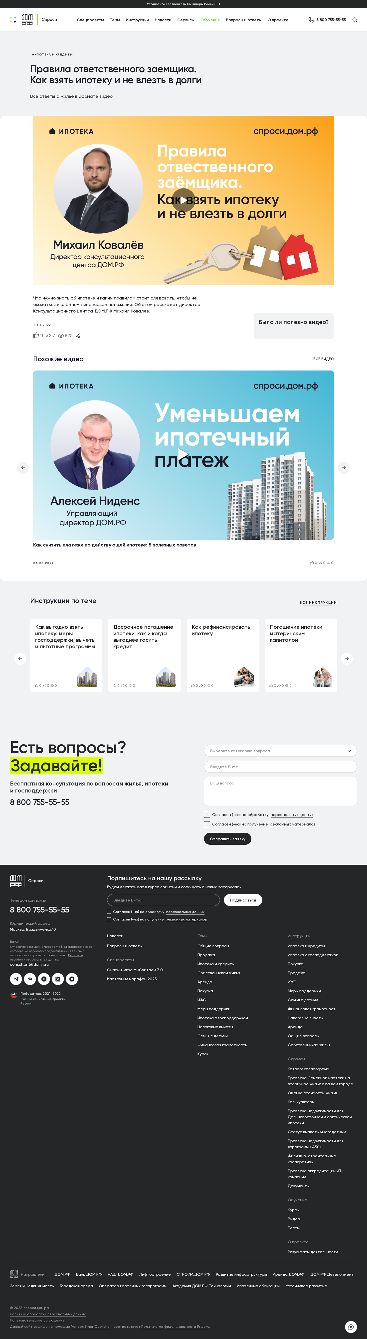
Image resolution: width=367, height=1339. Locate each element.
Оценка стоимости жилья (312, 1092)
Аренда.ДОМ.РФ (288, 1274)
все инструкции (318, 603)
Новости (163, 19)
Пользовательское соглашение (37, 1320)
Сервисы (185, 19)
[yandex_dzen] (44, 979)
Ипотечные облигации (258, 1286)
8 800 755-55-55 (39, 802)
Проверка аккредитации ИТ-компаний (315, 1173)
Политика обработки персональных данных (48, 1314)
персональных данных (292, 814)
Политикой (75, 955)
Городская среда (76, 1286)
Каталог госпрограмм (308, 1068)
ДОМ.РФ (62, 1274)
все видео (323, 359)
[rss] (58, 979)
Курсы (293, 1210)
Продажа (206, 954)
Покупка (205, 990)
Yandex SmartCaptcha (90, 1326)
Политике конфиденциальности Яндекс (175, 1326)
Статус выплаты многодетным (317, 1132)
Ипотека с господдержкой (222, 1018)
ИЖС (201, 1000)
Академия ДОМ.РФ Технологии (202, 1286)
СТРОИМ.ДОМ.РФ (193, 1274)
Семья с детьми (212, 1036)
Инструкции (137, 19)
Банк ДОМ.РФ (89, 1274)
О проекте (278, 19)
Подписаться (243, 900)
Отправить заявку (227, 838)
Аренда (204, 982)
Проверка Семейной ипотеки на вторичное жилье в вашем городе (320, 1081)
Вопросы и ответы (244, 19)
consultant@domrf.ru (29, 964)
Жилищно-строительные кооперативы (312, 1159)
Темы (202, 936)
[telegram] (16, 979)
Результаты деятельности (313, 1252)
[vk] (30, 979)
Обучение (210, 19)
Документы (298, 1186)
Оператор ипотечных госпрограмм (133, 1286)
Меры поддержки (213, 1008)
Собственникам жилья (218, 972)
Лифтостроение (155, 1274)
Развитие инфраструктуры (241, 1274)
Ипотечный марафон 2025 (132, 978)
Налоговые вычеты (215, 1026)
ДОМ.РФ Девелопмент (332, 1274)
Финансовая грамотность (222, 1044)
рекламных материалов (293, 824)
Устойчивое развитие (306, 1286)
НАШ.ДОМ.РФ (120, 1274)
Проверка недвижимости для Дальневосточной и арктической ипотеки (320, 1116)
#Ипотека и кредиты (52, 54)
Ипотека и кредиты (215, 964)
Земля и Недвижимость (32, 1286)
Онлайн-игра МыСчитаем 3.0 (135, 970)
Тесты (294, 1228)
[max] (72, 979)
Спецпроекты (120, 960)
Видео (294, 1218)
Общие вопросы (213, 946)
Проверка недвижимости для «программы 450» (316, 1143)
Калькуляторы (301, 1102)
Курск (202, 1054)
